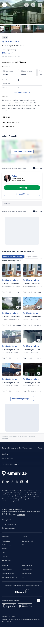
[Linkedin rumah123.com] (21, 482)
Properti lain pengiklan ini (12, 257)
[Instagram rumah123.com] (12, 481)
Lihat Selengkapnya (20, 398)
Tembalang (5, 438)
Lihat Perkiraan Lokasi (22, 151)
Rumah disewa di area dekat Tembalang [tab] (17, 448)
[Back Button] (4, 5)
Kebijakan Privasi (7, 570)
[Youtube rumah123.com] (16, 481)
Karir (3, 552)
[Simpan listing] (18, 267)
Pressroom (5, 556)
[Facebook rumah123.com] (3, 481)
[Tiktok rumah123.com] (27, 482)
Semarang (32, 436)
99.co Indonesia (27, 570)
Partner (4, 549)
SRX (23, 577)
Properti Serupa (32, 257)
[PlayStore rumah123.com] (25, 605)
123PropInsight (6, 560)
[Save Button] (33, 5)
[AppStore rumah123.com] (9, 605)
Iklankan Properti (27, 541)
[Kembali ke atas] (38, 600)
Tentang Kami (6, 541)
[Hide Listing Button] (26, 5)
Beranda (4, 436)
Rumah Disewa (13, 436)
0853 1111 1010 (21, 515)
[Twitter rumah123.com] (7, 481)
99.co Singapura (27, 573)
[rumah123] (22, 473)
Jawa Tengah (23, 436)
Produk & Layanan (7, 545)
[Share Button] (40, 5)
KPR (23, 545)
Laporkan (38, 168)
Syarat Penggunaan (8, 573)
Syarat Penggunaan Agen (10, 577)
